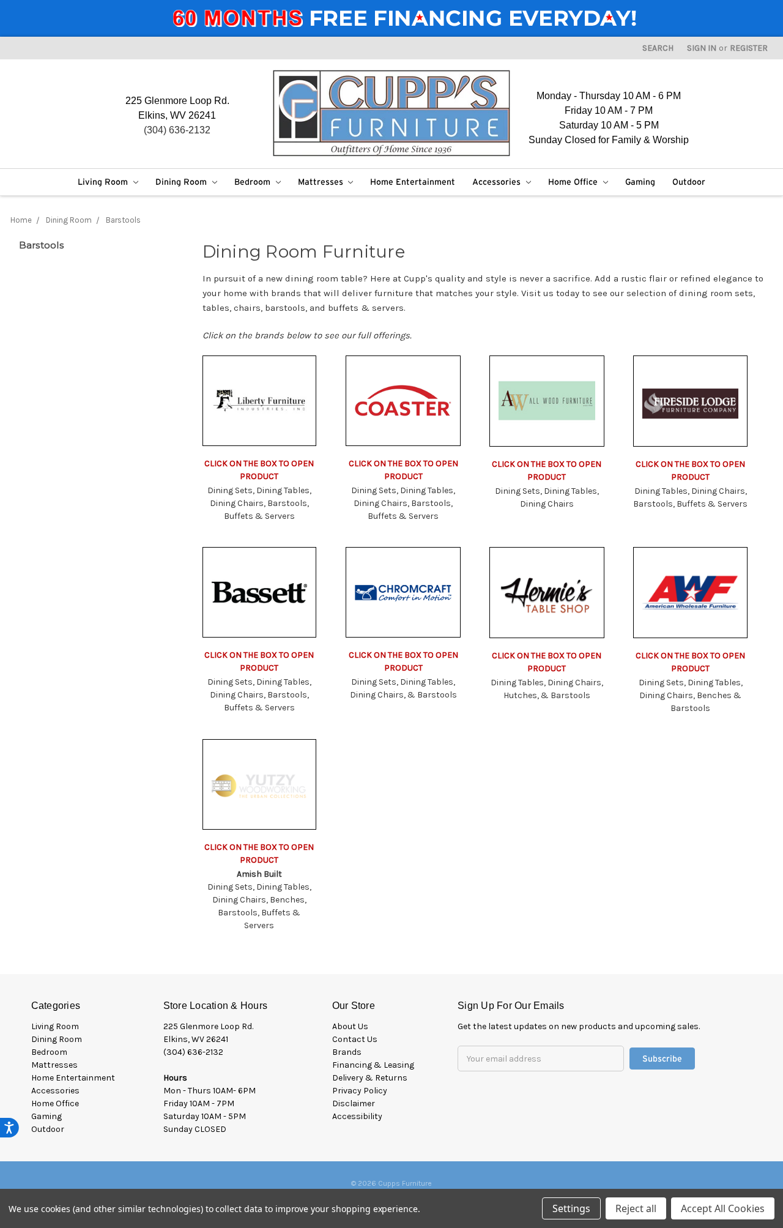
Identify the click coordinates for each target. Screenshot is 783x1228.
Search (658, 48)
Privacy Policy (359, 1090)
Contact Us (354, 1039)
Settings (571, 1208)
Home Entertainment (412, 182)
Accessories (497, 182)
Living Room (104, 182)
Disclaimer (353, 1103)
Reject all (635, 1208)
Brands (347, 1052)
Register (749, 48)
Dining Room (182, 182)
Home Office (574, 182)
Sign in (701, 48)
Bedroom (253, 182)
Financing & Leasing (373, 1065)
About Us (350, 1026)
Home (21, 220)
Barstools (123, 220)
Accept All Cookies (723, 1208)
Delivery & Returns (369, 1078)
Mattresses (322, 182)
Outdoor (688, 182)
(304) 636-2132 (177, 130)
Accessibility (357, 1116)
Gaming (640, 182)
